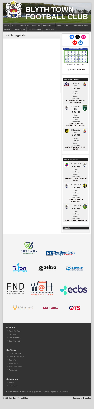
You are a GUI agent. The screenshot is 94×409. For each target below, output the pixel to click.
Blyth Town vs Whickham (76, 200)
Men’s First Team (15, 353)
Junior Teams (13, 363)
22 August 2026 (75, 205)
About (14, 25)
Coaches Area (49, 29)
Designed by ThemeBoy (82, 398)
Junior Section (48, 25)
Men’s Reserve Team (16, 357)
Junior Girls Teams (15, 367)
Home (6, 25)
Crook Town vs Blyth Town (75, 148)
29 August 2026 (75, 163)
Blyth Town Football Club (56, 13)
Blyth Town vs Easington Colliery (75, 124)
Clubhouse (36, 25)
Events (11, 382)
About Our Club (14, 331)
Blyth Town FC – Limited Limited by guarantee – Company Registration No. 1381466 (38, 391)
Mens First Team (63, 25)
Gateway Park (20, 29)
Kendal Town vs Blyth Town (76, 179)
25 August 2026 (75, 184)
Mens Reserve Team (80, 25)
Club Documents (15, 341)
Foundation (13, 370)
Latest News (24, 25)
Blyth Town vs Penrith (76, 220)
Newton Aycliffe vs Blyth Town (75, 101)
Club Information (34, 29)
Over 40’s (8, 29)
